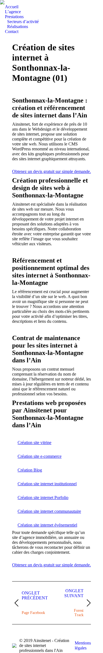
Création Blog (30, 470)
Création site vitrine (34, 442)
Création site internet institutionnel (47, 483)
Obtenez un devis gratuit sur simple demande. (51, 171)
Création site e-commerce (40, 456)
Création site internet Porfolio (43, 497)
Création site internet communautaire (49, 511)
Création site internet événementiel (47, 525)
